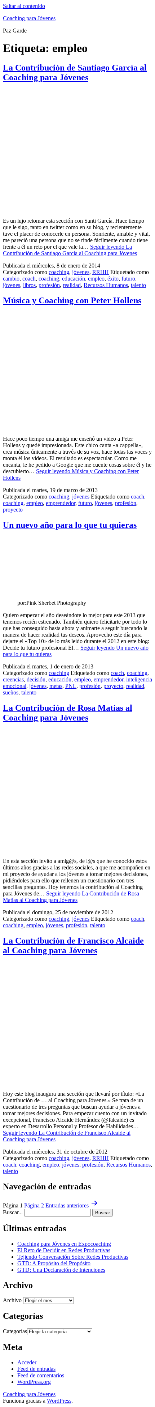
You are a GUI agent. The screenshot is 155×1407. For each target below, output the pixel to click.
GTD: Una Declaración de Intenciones (61, 1270)
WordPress (59, 1401)
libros (29, 285)
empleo (96, 278)
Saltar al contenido (24, 6)
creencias (13, 679)
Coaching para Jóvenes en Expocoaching (64, 1244)
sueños (10, 692)
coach (29, 278)
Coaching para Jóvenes (29, 18)
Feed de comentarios (40, 1375)
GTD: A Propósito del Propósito (53, 1263)
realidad (72, 285)
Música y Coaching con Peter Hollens (72, 300)
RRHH (100, 272)
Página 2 (34, 1205)
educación (73, 278)
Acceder (26, 1362)
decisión (36, 679)
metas (55, 686)
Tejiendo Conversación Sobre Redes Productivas (72, 1257)
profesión (49, 285)
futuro (128, 278)
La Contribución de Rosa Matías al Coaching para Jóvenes (67, 712)
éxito (113, 278)
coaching (59, 272)
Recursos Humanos (106, 285)
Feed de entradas (36, 1369)
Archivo (12, 1300)
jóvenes (80, 272)
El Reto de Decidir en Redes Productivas (63, 1250)
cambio (11, 278)
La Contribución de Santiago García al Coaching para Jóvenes (75, 72)
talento (138, 285)
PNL (70, 686)
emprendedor (60, 503)
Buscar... (13, 1212)
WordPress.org (34, 1382)
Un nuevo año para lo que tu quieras (70, 525)
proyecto (13, 509)
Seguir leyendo (70, 250)
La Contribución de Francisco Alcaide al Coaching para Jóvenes (73, 945)
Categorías (15, 1331)
